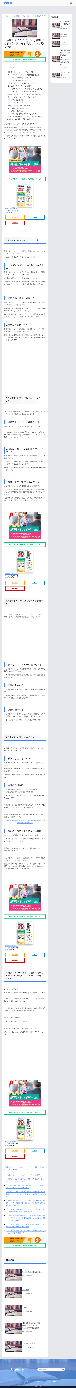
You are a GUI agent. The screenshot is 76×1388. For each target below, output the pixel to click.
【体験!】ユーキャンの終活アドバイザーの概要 (23, 1175)
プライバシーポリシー (23, 1382)
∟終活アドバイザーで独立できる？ (22, 91)
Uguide (8, 2)
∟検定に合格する (15, 100)
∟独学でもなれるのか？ (18, 108)
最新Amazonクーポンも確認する (25, 59)
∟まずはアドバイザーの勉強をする (22, 97)
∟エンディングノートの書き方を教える (23, 75)
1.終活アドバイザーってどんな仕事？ (21, 72)
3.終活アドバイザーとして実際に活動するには (24, 94)
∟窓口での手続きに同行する (19, 78)
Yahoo (34, 217)
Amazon (15, 217)
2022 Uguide (38, 1387)
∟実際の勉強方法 (15, 111)
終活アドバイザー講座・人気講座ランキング (25, 179)
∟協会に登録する (15, 103)
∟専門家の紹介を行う (17, 80)
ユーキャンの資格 (12, 16)
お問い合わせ (52, 1381)
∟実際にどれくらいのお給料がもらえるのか (25, 89)
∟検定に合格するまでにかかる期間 (22, 114)
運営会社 (38, 1381)
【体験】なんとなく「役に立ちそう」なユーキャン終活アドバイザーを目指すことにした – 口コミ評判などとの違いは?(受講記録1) (26, 1202)
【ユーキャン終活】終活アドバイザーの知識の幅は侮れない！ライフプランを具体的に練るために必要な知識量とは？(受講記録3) (26, 1217)
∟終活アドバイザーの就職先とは (21, 86)
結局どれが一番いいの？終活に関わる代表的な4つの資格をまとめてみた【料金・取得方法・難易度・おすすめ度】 (26, 1194)
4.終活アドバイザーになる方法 (18, 105)
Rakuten (15, 223)
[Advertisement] (25, 362)
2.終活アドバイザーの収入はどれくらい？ (22, 83)
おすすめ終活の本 (11, 208)
